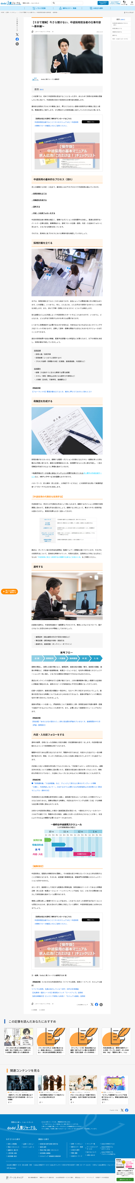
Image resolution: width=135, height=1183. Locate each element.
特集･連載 (74, 1153)
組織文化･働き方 (13, 1150)
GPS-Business (11, 1168)
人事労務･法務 (12, 1153)
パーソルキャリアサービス (92, 1148)
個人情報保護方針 (33, 1177)
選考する (114, 35)
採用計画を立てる (117, 28)
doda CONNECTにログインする (107, 1148)
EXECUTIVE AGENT (68, 1165)
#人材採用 (42, 1010)
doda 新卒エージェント (105, 1165)
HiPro (95, 1165)
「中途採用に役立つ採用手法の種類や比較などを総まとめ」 (59, 557)
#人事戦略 (34, 1010)
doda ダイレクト (55, 1165)
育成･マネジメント (13, 1147)
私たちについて (91, 1152)
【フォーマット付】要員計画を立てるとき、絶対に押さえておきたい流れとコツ (62, 391)
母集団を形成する (117, 32)
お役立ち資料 (75, 1150)
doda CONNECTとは (107, 1144)
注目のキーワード (76, 1156)
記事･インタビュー (77, 1144)
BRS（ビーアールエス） (84, 1165)
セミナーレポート (28, 1147)
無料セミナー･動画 (77, 1147)
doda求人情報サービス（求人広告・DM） (20, 1165)
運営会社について (80, 1177)
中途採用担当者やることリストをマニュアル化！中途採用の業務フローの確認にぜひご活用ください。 (56, 124)
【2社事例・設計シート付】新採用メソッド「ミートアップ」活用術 (57, 992)
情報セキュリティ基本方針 (47, 1177)
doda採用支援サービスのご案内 (64, 1177)
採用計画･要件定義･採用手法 (49, 1144)
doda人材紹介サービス (41, 1165)
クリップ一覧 (91, 1144)
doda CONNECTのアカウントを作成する (108, 1153)
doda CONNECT (103, 3)
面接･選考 (43, 1147)
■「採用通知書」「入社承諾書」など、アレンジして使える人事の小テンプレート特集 (64, 783)
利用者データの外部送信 (102, 1177)
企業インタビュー (28, 1144)
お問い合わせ (91, 1155)
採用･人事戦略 (12, 1144)
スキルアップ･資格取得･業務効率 (50, 1156)
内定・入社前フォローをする (120, 39)
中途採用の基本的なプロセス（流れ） (120, 24)
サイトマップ (90, 1177)
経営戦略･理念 (12, 1156)
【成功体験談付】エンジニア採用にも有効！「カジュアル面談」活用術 (58, 996)
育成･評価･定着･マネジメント (49, 1150)
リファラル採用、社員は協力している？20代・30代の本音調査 (55, 989)
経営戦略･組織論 (45, 1153)
